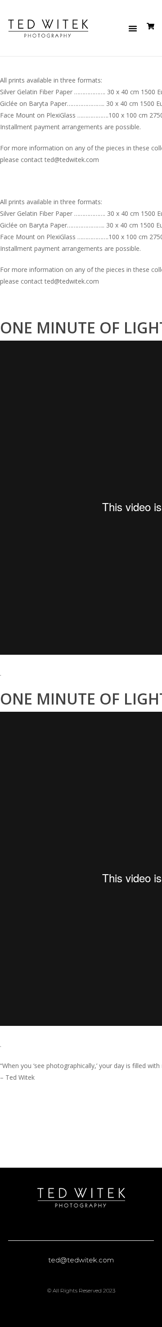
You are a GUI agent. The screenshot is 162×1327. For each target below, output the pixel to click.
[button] (133, 28)
